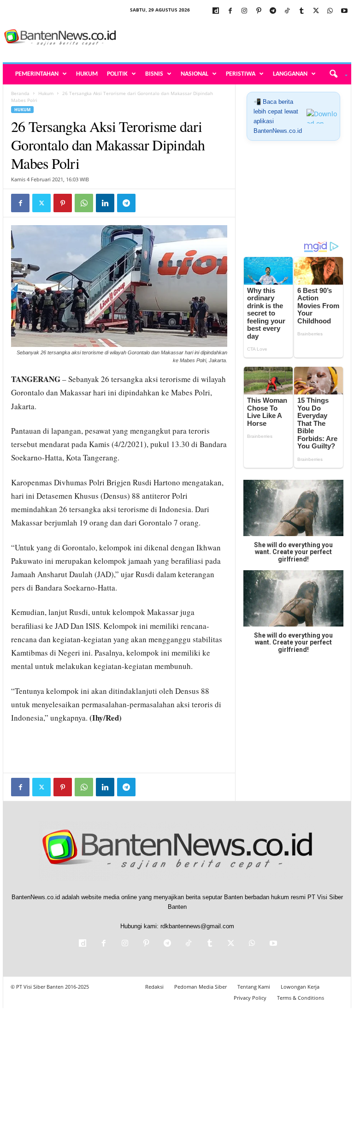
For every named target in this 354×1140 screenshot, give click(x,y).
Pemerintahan (37, 74)
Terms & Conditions (300, 997)
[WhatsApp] (330, 11)
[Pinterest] (258, 11)
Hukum (87, 74)
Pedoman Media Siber (200, 986)
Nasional (194, 74)
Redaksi (154, 986)
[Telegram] (272, 11)
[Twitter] (315, 11)
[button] (335, 74)
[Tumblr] (301, 11)
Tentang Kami (253, 986)
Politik (117, 74)
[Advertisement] (234, 38)
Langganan (290, 74)
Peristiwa (240, 74)
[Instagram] (244, 11)
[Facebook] (230, 11)
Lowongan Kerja (300, 986)
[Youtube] (344, 11)
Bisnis (154, 74)
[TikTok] (287, 11)
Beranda (20, 93)
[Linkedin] (105, 203)
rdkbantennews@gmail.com (197, 926)
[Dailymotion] (215, 11)
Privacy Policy (250, 997)
